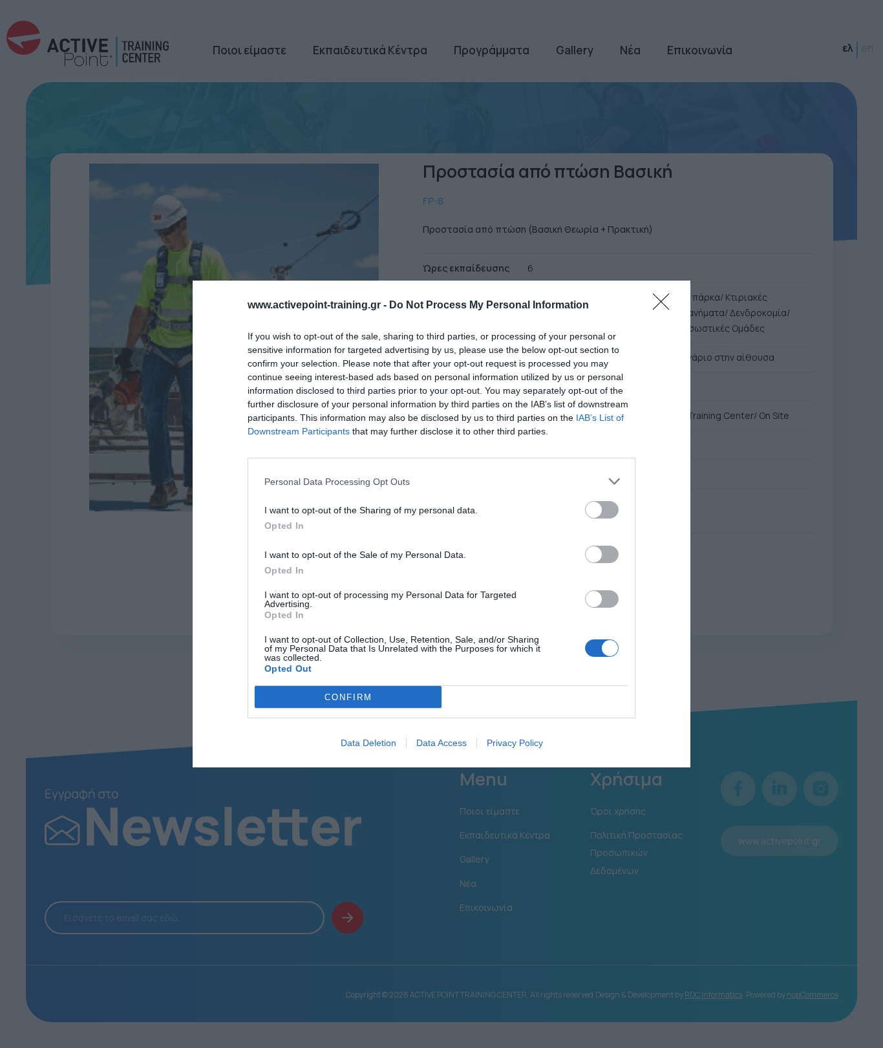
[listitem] (441, 481)
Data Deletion (368, 743)
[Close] (665, 306)
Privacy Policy (515, 743)
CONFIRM (348, 697)
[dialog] (441, 524)
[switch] (602, 510)
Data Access (441, 743)
